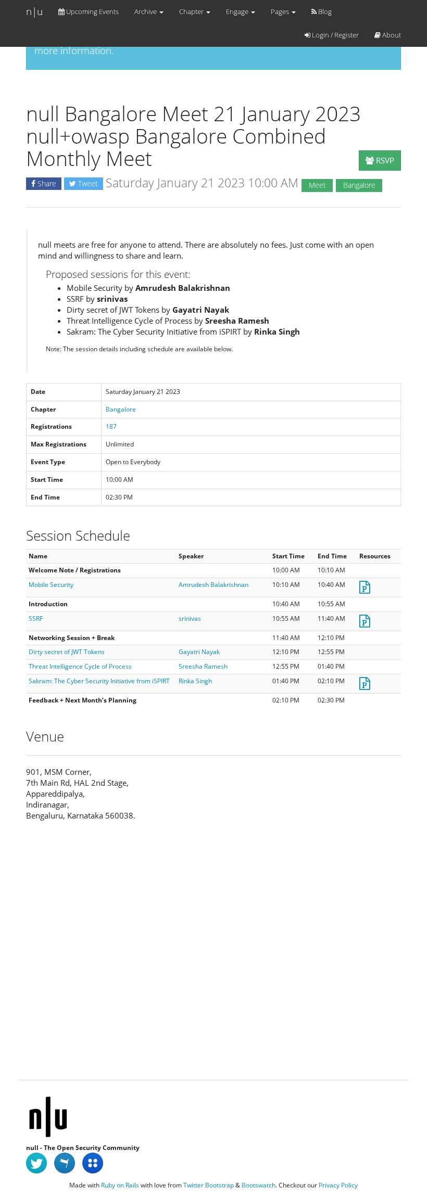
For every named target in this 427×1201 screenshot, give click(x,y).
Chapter (192, 11)
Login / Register (334, 35)
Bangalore (121, 409)
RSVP (384, 160)
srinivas (190, 618)
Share (45, 183)
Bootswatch (258, 1185)
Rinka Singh (195, 680)
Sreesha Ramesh (203, 666)
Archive (146, 11)
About (391, 35)
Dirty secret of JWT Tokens (67, 651)
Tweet (87, 183)
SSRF (36, 618)
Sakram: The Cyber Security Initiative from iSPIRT (99, 680)
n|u (34, 11)
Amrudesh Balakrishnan (213, 584)
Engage (238, 11)
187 (111, 426)
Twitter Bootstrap (208, 1185)
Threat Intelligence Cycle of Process (80, 666)
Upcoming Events (92, 11)
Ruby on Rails (120, 1185)
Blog (324, 11)
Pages (281, 11)
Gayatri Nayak (199, 651)
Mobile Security (51, 584)
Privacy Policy (338, 1185)
